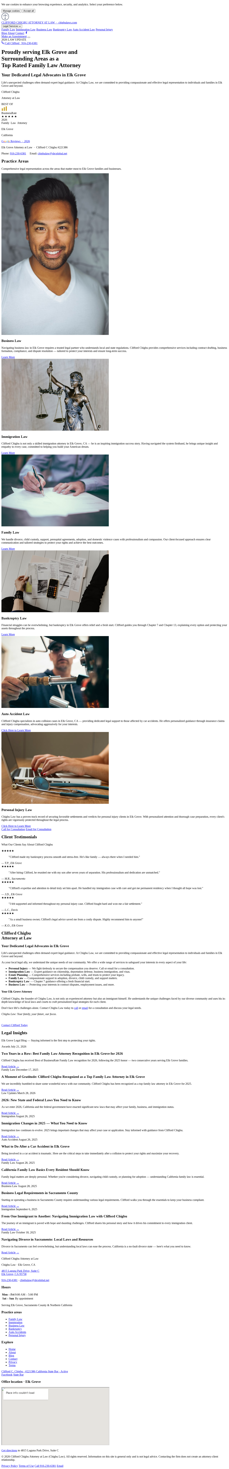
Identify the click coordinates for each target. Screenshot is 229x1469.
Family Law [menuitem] (8, 29)
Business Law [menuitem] (44, 29)
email (85, 1007)
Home (12, 1349)
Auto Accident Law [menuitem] (84, 29)
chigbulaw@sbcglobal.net (52, 153)
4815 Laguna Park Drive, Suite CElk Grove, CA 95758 (20, 1272)
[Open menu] (28, 37)
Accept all (28, 11)
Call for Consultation (13, 829)
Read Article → (10, 1066)
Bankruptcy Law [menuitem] (62, 29)
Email (60, 1465)
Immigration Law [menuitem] (26, 29)
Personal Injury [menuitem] (104, 29)
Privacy (13, 1362)
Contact (19, 33)
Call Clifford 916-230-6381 (21, 43)
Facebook (7, 1374)
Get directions (9, 1450)
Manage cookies (11, 11)
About (11, 33)
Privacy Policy (9, 1465)
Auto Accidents (17, 1332)
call (76, 1007)
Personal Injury (17, 1335)
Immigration (15, 1322)
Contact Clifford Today (14, 1025)
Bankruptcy (15, 1328)
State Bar (18, 1374)
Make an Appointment (14, 36)
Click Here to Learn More (16, 730)
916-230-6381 (18, 153)
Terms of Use (26, 1465)
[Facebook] (26, 33)
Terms (12, 1365)
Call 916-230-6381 (45, 1465)
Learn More (8, 357)
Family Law (15, 1319)
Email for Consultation (38, 829)
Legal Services (11, 26)
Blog (4, 33)
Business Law (17, 1325)
